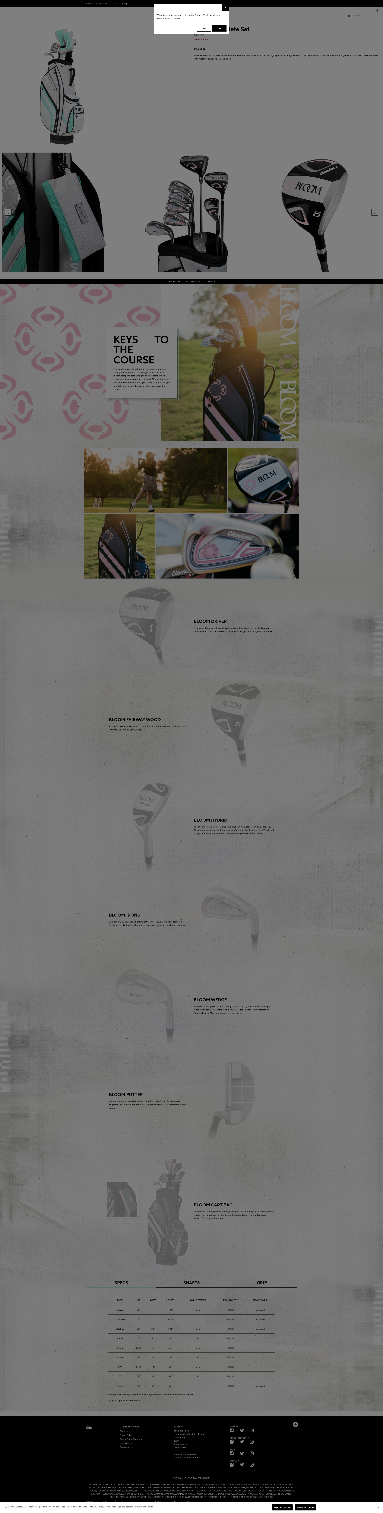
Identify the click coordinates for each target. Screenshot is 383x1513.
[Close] (378, 1507)
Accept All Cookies (305, 1507)
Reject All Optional (282, 1507)
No (204, 28)
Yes (219, 28)
